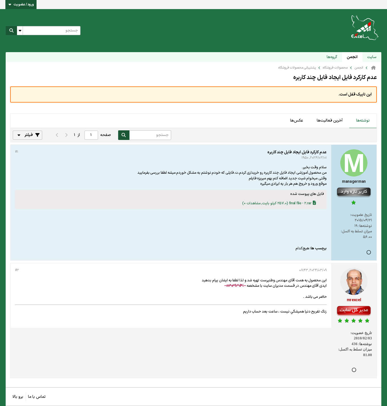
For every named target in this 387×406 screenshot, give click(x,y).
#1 (16, 151)
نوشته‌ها (363, 121)
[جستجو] (11, 30)
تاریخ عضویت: (361, 215)
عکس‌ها (296, 121)
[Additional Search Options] (20, 30)
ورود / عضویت (24, 4)
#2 (17, 270)
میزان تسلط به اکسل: (356, 231)
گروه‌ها (332, 57)
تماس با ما (37, 397)
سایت (372, 57)
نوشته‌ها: (365, 226)
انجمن (352, 57)
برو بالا (17, 397)
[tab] (363, 121)
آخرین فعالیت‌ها (330, 121)
